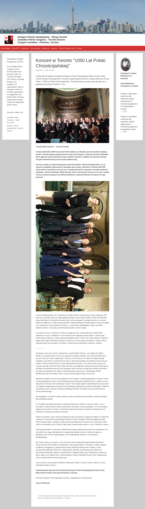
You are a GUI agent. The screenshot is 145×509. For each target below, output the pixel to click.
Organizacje (25, 48)
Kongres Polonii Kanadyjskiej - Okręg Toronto (42, 37)
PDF (125, 132)
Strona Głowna (5, 48)
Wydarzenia (46, 48)
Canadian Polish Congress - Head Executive (13, 119)
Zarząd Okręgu (35, 48)
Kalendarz (54, 48)
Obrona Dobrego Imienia (67, 48)
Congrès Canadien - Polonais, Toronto (38, 42)
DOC (125, 111)
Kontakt (79, 48)
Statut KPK (15, 48)
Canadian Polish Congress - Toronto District (41, 39)
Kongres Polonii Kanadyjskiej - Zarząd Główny (15, 128)
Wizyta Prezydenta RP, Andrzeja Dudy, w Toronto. (54, 498)
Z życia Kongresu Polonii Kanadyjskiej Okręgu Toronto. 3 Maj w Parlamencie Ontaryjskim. (67, 496)
